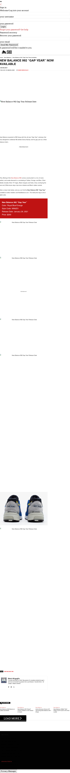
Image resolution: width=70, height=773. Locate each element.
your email (5, 42)
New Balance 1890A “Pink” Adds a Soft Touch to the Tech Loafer (61, 710)
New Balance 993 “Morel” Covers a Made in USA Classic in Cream (25, 710)
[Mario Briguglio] (4, 683)
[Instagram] (11, 686)
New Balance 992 (16, 178)
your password (6, 23)
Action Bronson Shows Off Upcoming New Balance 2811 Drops (43, 710)
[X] (14, 686)
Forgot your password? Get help (14, 29)
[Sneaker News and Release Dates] (5, 52)
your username (7, 16)
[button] (68, 51)
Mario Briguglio (23, 70)
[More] (53, 694)
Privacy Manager (8, 771)
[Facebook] (8, 686)
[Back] (1, 4)
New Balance (7, 57)
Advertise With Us (6, 761)
